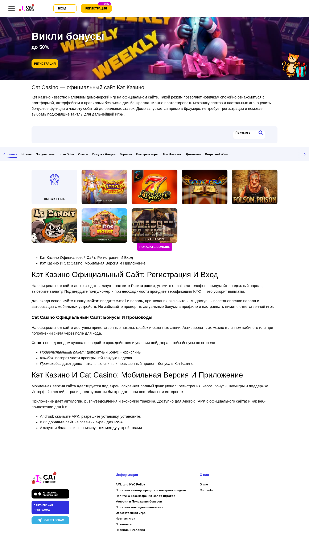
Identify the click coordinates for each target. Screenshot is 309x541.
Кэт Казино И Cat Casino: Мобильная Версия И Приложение (92, 263)
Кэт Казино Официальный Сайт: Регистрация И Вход (86, 257)
